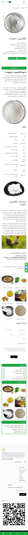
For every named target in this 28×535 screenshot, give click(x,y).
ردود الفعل (21, 478)
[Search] (4, 1)
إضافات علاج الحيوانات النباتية (19, 371)
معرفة (20, 475)
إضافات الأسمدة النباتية (20, 370)
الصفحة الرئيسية (22, 470)
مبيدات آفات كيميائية (20, 376)
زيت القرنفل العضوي (20, 303)
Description (14, 68)
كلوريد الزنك (7, 319)
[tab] (14, 68)
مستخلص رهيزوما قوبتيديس (7, 303)
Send (23, 494)
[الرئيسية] (25, 8)
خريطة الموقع (22, 480)
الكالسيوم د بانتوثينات (22, 75)
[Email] (10, 533)
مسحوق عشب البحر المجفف (20, 287)
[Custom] (24, 533)
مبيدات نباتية (22, 368)
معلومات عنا (22, 471)
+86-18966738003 (18, 461)
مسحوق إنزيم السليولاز (20, 319)
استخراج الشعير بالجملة (7, 287)
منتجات (20, 473)
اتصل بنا (21, 476)
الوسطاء (23, 375)
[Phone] (18, 533)
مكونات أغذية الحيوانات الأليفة (19, 378)
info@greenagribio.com (19, 257)
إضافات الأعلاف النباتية (20, 373)
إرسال (14, 356)
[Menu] (3, 2)
